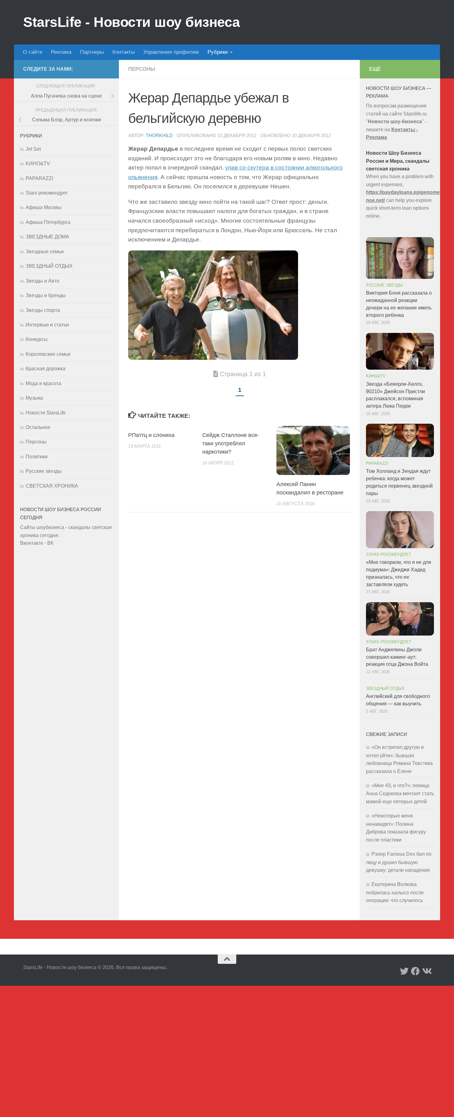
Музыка (34, 398)
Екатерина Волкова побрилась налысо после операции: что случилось (395, 892)
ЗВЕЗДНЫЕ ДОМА (47, 236)
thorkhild (159, 135)
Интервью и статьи (47, 324)
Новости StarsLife (46, 412)
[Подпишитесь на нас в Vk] (426, 971)
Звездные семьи (45, 251)
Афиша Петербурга (48, 222)
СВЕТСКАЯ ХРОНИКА (52, 486)
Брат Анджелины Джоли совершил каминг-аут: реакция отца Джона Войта (397, 657)
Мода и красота (43, 383)
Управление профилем (171, 52)
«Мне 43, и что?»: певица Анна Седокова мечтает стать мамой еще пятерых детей (400, 793)
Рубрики (218, 52)
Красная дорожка (45, 368)
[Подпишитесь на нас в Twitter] (404, 971)
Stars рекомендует (47, 192)
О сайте (32, 52)
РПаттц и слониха (151, 435)
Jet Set (33, 149)
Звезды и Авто (42, 280)
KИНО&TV (38, 163)
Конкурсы (37, 339)
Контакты (123, 52)
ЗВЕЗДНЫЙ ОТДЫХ (49, 266)
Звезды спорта (43, 310)
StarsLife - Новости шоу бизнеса (131, 22)
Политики (37, 456)
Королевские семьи (48, 354)
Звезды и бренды (46, 295)
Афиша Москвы (44, 207)
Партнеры (92, 52)
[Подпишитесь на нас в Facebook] (415, 971)
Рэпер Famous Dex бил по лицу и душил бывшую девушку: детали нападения (398, 862)
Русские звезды (44, 471)
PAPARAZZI (39, 178)
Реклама (61, 52)
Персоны (141, 69)
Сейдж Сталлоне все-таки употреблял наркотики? (230, 443)
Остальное (38, 427)
